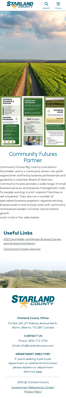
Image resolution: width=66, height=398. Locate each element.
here (39, 371)
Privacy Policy (33, 391)
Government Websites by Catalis (32, 387)
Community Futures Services (22, 249)
